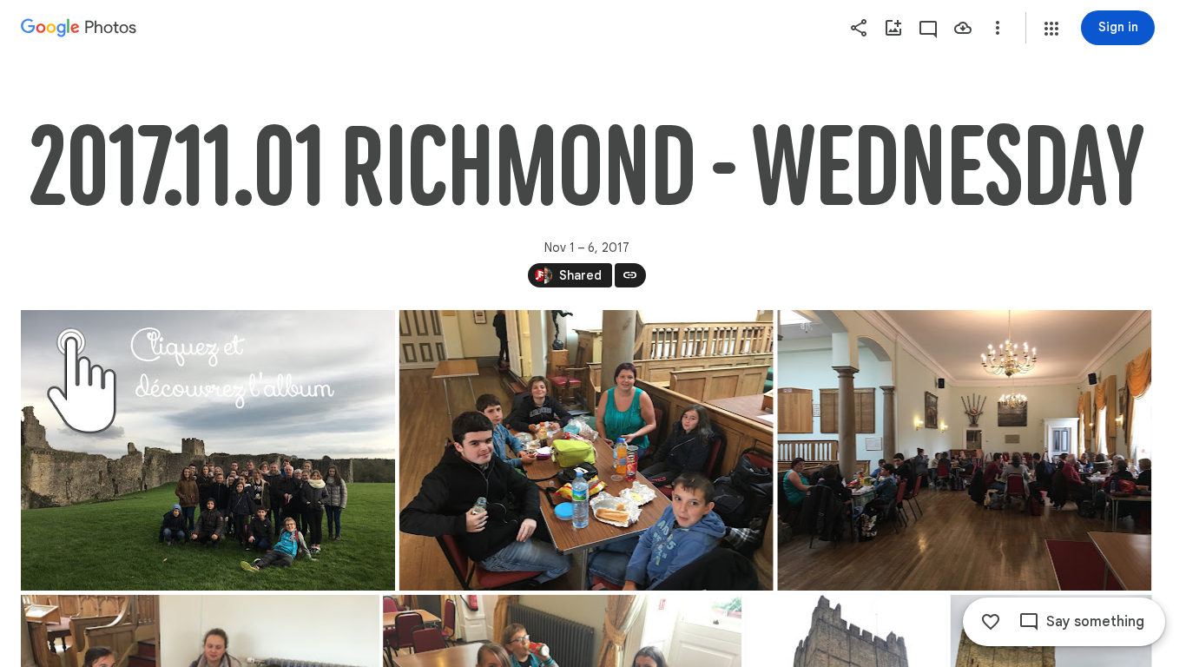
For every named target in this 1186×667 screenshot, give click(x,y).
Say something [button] (1095, 622)
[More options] (997, 27)
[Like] (990, 621)
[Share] (858, 27)
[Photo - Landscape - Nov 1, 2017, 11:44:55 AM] (964, 450)
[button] (1051, 28)
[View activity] (928, 27)
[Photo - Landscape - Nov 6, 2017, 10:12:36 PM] (208, 450)
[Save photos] (963, 27)
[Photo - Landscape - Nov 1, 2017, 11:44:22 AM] (586, 450)
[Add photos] (893, 27)
